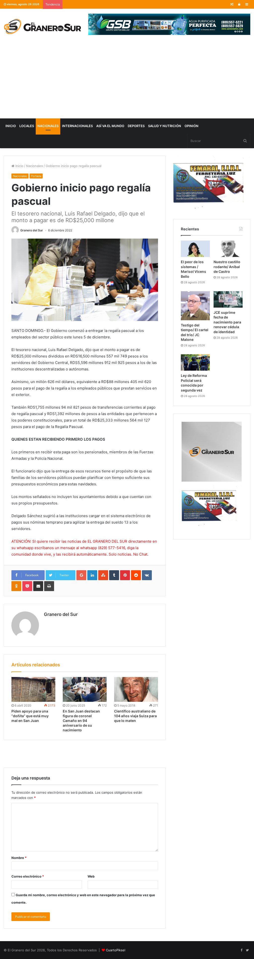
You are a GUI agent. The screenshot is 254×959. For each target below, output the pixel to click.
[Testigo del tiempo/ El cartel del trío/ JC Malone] (195, 305)
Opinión (191, 126)
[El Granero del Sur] (42, 26)
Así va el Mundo (110, 126)
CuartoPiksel (115, 950)
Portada (36, 176)
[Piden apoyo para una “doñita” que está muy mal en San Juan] (33, 689)
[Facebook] (241, 950)
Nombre (19, 858)
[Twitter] (247, 950)
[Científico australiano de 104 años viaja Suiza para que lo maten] (136, 689)
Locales (26, 126)
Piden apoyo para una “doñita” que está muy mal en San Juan (30, 716)
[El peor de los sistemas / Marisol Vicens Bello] (195, 249)
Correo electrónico (27, 876)
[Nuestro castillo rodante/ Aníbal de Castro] (228, 249)
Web (91, 876)
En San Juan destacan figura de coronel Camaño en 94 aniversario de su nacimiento (81, 720)
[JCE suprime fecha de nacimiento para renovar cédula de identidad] (228, 299)
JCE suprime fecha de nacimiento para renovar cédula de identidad (227, 322)
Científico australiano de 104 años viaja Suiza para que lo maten (135, 716)
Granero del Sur (31, 230)
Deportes (136, 126)
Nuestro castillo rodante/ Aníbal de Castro (227, 267)
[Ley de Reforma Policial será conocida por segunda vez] (195, 362)
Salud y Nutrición (164, 126)
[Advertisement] (127, 81)
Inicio (10, 126)
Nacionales (48, 126)
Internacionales (77, 126)
